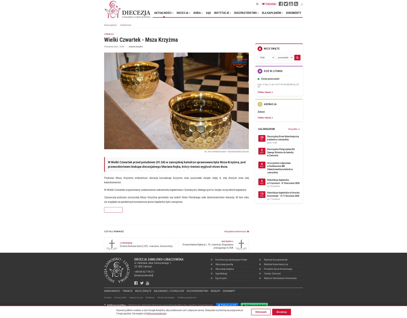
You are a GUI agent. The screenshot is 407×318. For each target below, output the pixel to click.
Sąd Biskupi (221, 273)
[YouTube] (291, 4)
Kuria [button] (197, 12)
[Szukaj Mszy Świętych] (297, 57)
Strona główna (110, 25)
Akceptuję (281, 312)
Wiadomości (125, 25)
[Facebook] (281, 4)
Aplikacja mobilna (116, 305)
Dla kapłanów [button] (272, 12)
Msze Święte (143, 291)
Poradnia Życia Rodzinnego (278, 269)
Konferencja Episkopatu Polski (231, 259)
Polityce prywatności (156, 313)
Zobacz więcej (113, 210)
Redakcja (150, 297)
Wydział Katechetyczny (276, 264)
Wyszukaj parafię (224, 264)
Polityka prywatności (187, 297)
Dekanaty (229, 291)
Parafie (128, 291)
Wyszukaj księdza (224, 269)
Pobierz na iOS (228, 305)
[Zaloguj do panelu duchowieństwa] (302, 4)
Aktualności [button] (163, 12)
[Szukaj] (257, 4)
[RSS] (296, 4)
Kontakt (107, 297)
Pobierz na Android (255, 305)
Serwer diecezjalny (166, 297)
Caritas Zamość (272, 273)
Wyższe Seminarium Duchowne (280, 278)
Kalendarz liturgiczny (169, 291)
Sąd (208, 12)
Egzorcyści (221, 278)
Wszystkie (293, 129)
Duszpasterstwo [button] (245, 12)
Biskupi (215, 291)
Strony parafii (120, 297)
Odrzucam (260, 312)
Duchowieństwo (197, 291)
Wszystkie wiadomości (235, 231)
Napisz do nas (136, 297)
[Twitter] (286, 4)
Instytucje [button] (222, 12)
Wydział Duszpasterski (275, 259)
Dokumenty (293, 12)
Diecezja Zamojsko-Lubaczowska (128, 9)
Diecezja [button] (183, 12)
